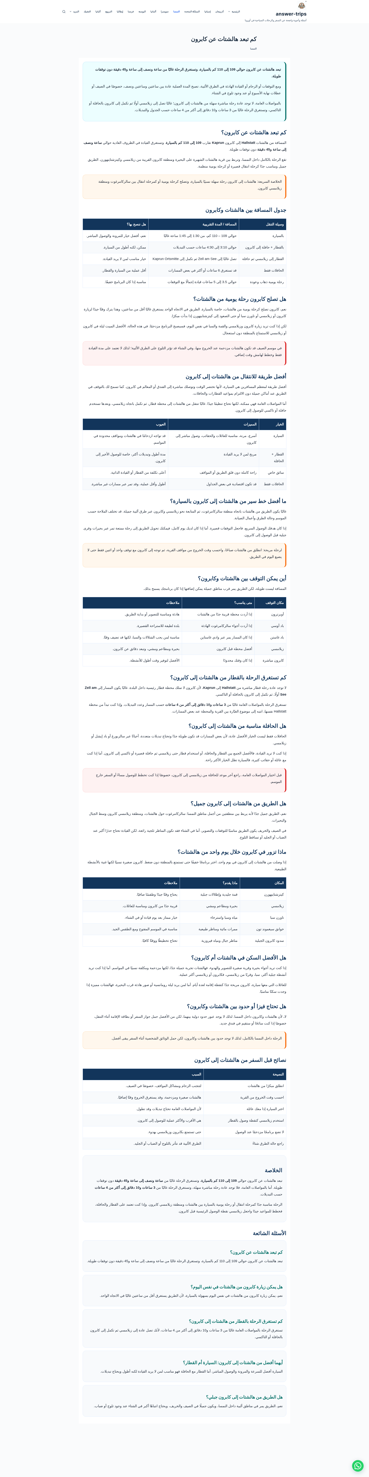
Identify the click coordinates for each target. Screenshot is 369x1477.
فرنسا (131, 11)
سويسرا (165, 11)
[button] (358, 1466)
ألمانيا (153, 11)
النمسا (176, 11)
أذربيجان (219, 11)
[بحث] (63, 11)
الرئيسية (236, 11)
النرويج (108, 11)
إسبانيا (207, 11)
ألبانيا (98, 11)
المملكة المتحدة (192, 11)
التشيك (87, 11)
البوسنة (142, 11)
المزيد (76, 11)
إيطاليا (120, 11)
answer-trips (291, 14)
